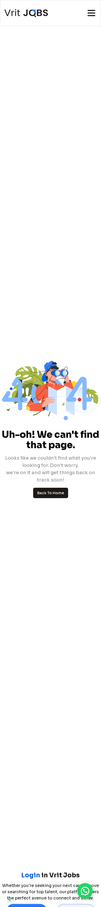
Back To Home (50, 493)
